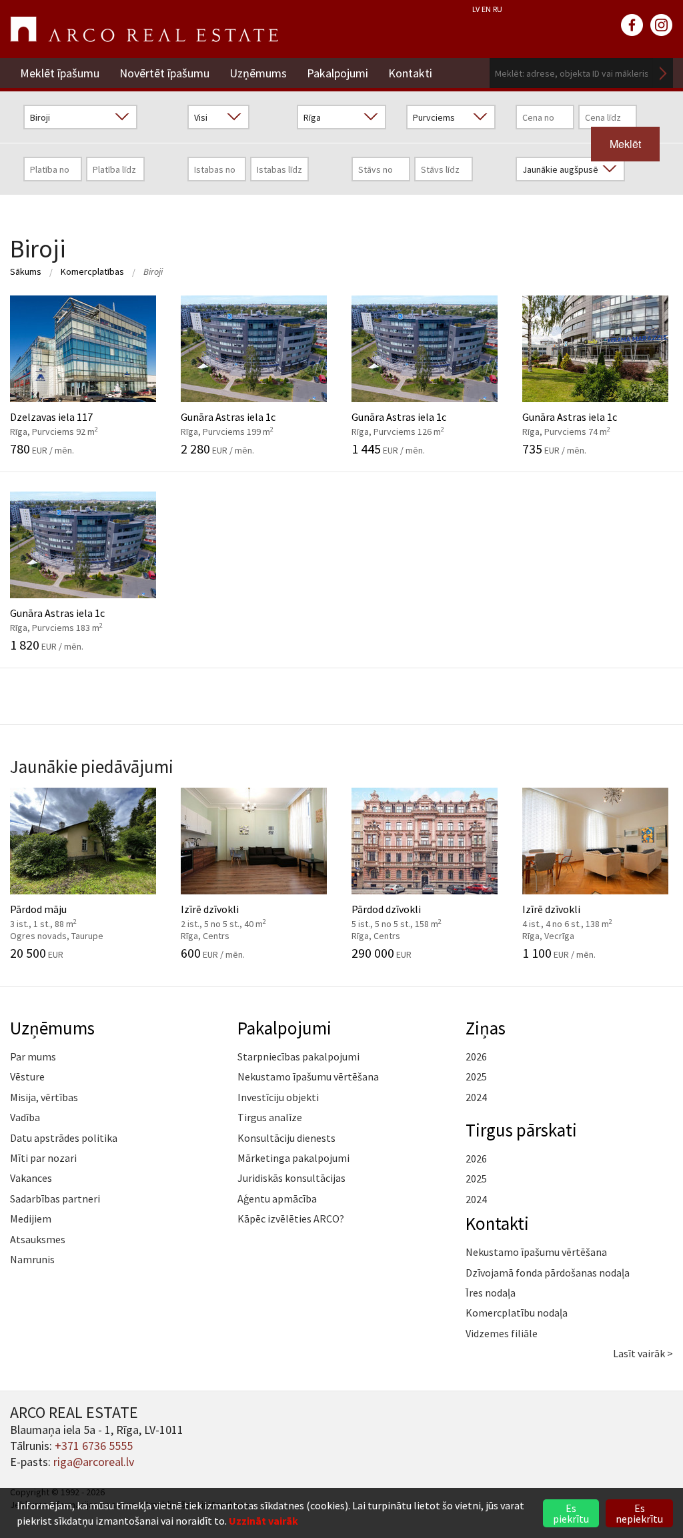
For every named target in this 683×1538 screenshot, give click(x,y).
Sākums (25, 271)
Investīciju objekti (278, 1097)
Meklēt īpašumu (59, 73)
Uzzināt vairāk (263, 1520)
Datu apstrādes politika (63, 1137)
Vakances (31, 1178)
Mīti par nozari (43, 1158)
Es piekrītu (571, 1513)
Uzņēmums (258, 73)
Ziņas (486, 1027)
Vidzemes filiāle (502, 1333)
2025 (476, 1076)
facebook (632, 25)
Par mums (33, 1056)
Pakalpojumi (337, 73)
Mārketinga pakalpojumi (293, 1158)
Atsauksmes (37, 1239)
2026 (476, 1056)
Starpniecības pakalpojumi (298, 1056)
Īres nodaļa (491, 1292)
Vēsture (27, 1076)
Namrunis (32, 1259)
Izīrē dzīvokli (240, 915)
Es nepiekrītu (639, 1513)
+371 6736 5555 (94, 1445)
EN (486, 9)
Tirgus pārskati (521, 1129)
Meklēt (663, 73)
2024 (476, 1097)
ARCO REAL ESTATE (144, 29)
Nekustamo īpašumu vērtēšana (308, 1076)
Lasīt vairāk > (643, 1353)
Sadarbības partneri (55, 1198)
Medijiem (30, 1218)
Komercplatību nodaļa (517, 1312)
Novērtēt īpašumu (164, 73)
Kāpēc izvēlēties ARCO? (290, 1218)
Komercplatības (92, 271)
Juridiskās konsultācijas (291, 1178)
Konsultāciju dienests (286, 1137)
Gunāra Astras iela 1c (240, 416)
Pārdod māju (69, 915)
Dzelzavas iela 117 (69, 416)
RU (497, 9)
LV (476, 9)
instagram (661, 25)
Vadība (25, 1117)
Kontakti (410, 73)
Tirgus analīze (269, 1117)
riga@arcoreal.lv (93, 1461)
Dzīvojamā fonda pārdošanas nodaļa (548, 1272)
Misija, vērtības (44, 1097)
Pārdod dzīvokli (411, 915)
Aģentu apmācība (277, 1198)
